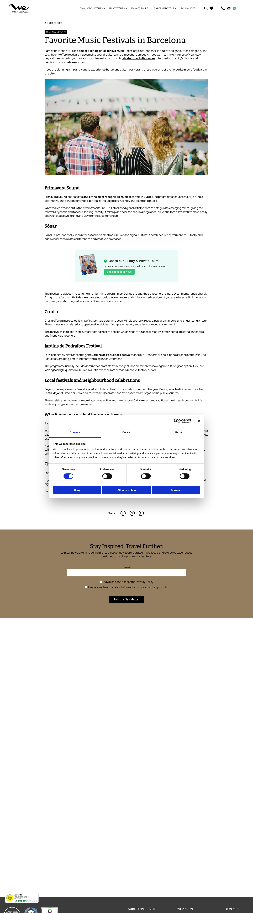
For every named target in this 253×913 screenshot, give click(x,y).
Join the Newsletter (127, 599)
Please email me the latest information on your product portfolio (127, 587)
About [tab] (178, 432)
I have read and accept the (127, 582)
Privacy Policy (144, 582)
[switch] (107, 476)
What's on (185, 909)
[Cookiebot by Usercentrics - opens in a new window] (176, 421)
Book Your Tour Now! (119, 271)
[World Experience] (19, 8)
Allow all (176, 489)
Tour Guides (188, 8)
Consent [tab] (75, 432)
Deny (77, 489)
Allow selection (126, 489)
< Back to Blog (53, 23)
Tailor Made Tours (165, 8)
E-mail (127, 567)
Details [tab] (126, 432)
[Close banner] (199, 421)
